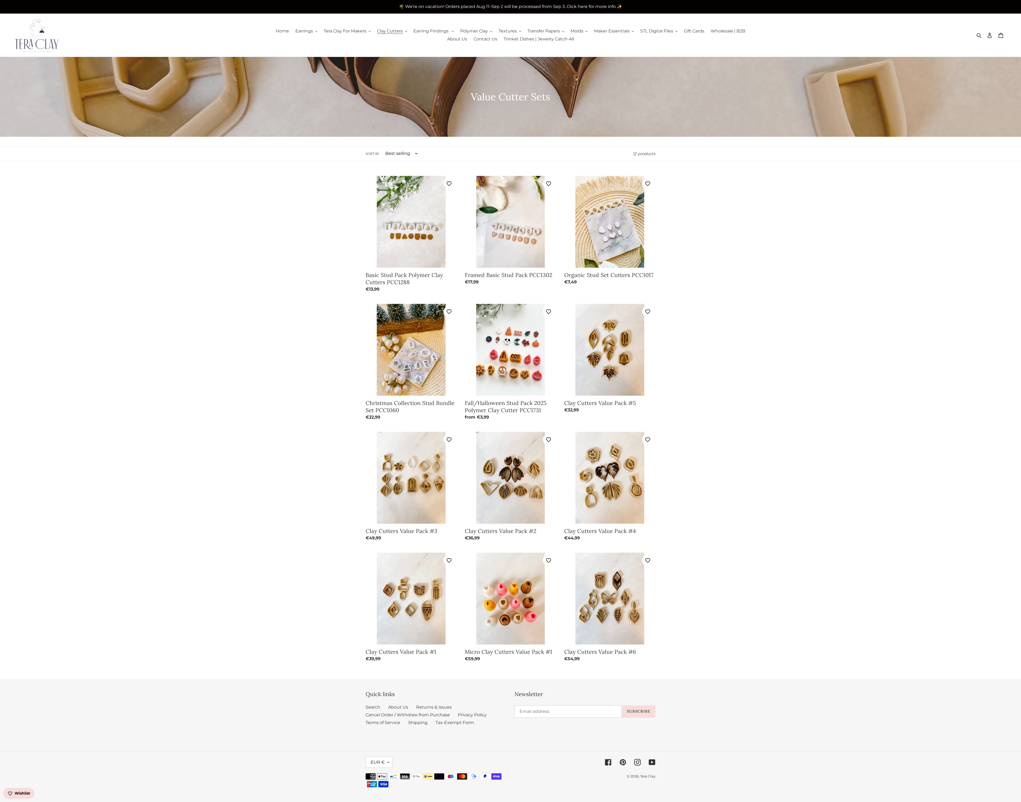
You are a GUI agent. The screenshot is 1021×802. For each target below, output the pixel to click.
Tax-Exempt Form (455, 722)
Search (373, 707)
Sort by (372, 154)
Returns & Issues (434, 707)
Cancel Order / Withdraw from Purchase (408, 714)
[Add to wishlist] (449, 183)
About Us (398, 707)
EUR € (378, 762)
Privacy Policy (472, 714)
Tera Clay (647, 776)
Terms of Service (383, 722)
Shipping (418, 722)
